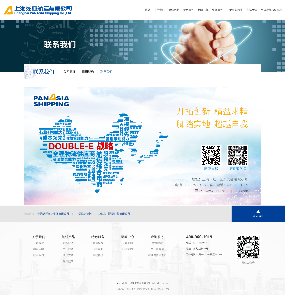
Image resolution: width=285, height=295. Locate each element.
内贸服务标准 (234, 9)
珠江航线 (68, 261)
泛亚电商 (98, 249)
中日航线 (68, 249)
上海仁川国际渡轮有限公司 (114, 213)
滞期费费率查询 (157, 255)
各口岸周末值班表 (271, 9)
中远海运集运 (84, 213)
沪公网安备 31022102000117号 (153, 289)
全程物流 (98, 255)
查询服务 (217, 9)
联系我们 (106, 71)
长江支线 (68, 255)
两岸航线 (98, 243)
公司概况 (69, 71)
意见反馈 (251, 9)
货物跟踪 (157, 243)
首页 (147, 9)
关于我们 (159, 9)
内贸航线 (68, 243)
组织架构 (88, 71)
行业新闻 (127, 249)
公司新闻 (127, 243)
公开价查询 (157, 249)
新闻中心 (203, 9)
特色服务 (188, 9)
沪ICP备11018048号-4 (127, 289)
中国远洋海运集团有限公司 (53, 213)
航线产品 (174, 9)
